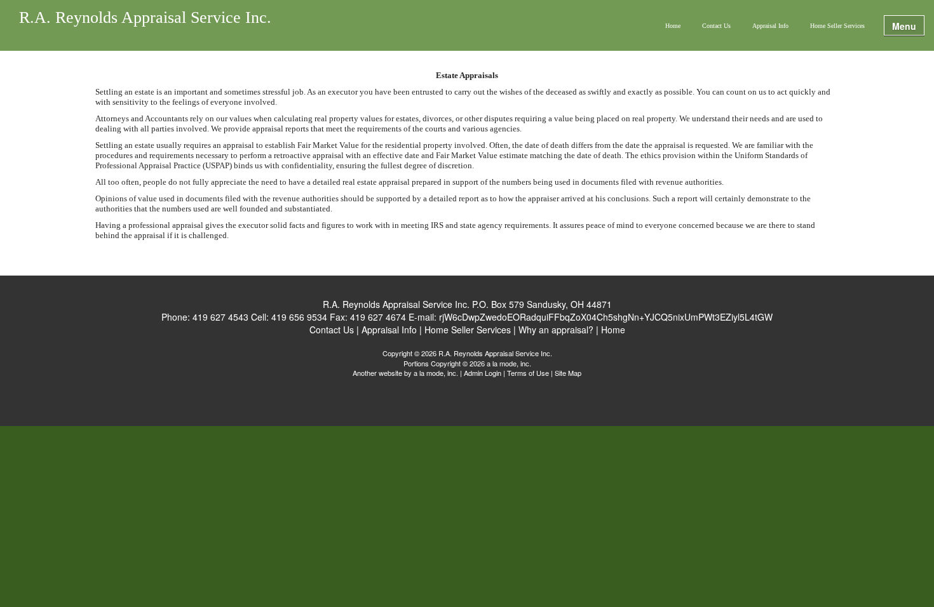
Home (672, 25)
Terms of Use (528, 373)
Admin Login (482, 373)
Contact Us (716, 25)
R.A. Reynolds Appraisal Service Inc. (145, 18)
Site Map (568, 373)
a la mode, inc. (436, 373)
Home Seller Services (837, 25)
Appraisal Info (770, 25)
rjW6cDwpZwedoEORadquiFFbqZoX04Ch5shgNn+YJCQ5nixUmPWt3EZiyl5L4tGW (606, 316)
